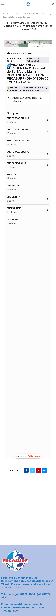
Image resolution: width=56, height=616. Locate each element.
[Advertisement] (28, 516)
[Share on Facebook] (26, 470)
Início (5, 14)
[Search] (53, 4)
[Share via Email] (44, 470)
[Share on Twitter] (32, 470)
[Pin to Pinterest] (38, 470)
